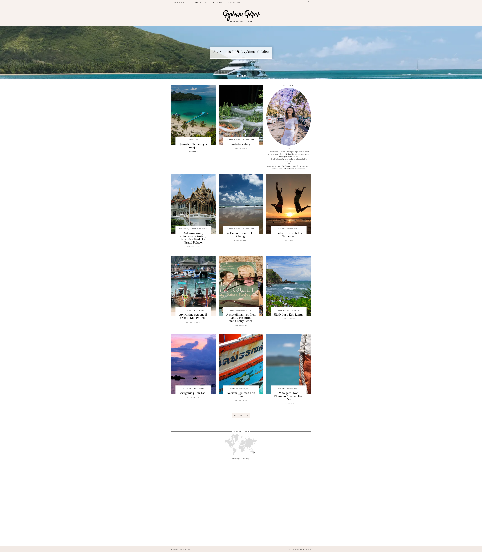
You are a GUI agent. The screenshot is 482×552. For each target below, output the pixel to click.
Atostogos (193, 140)
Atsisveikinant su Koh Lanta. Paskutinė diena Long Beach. (241, 318)
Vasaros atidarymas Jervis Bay (241, 52)
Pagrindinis (180, 2)
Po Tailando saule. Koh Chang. (241, 234)
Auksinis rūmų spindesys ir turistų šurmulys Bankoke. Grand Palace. (193, 238)
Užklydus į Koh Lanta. (289, 315)
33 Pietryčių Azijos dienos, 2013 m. (241, 140)
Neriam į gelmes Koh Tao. (241, 394)
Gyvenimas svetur (199, 2)
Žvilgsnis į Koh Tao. (193, 393)
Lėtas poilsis (233, 2)
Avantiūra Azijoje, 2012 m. (288, 229)
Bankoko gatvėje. (241, 144)
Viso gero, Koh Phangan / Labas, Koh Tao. (288, 396)
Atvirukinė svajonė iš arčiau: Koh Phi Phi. (193, 316)
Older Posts (241, 415)
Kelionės (217, 2)
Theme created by (299, 549)
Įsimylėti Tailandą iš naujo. (193, 145)
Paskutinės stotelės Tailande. (289, 234)
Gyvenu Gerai (241, 14)
